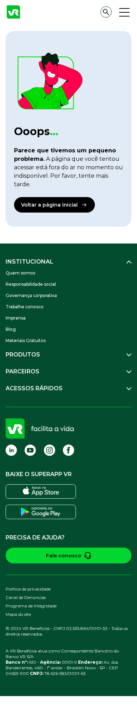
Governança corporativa (31, 295)
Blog (11, 329)
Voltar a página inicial (49, 205)
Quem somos (20, 273)
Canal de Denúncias (26, 597)
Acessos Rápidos (34, 388)
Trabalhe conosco (25, 306)
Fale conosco (63, 555)
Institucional (29, 261)
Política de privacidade (28, 589)
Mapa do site (18, 614)
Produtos (23, 354)
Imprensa (16, 318)
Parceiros (22, 371)
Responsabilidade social (31, 284)
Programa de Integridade (31, 605)
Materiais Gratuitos (26, 340)
